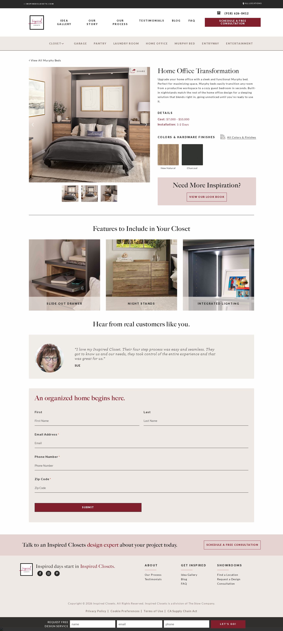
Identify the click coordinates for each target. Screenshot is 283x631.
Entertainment (239, 43)
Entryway (210, 43)
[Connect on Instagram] (48, 573)
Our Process (120, 22)
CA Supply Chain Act (182, 611)
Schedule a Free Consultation (232, 544)
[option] (89, 124)
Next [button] (146, 125)
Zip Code (43, 479)
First (38, 412)
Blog (176, 20)
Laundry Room (126, 43)
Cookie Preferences (125, 611)
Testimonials (151, 20)
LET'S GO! (228, 624)
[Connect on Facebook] (40, 573)
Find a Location (227, 574)
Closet (55, 43)
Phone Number (47, 456)
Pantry (100, 43)
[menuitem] (64, 23)
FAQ (191, 20)
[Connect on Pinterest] (57, 573)
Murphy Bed (185, 43)
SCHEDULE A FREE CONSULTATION (232, 22)
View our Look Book (206, 196)
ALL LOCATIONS (253, 3)
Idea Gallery (64, 22)
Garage (80, 43)
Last (147, 412)
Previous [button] (33, 125)
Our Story (92, 22)
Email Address (47, 434)
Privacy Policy (96, 611)
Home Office (157, 43)
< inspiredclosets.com (39, 4)
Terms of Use (153, 611)
